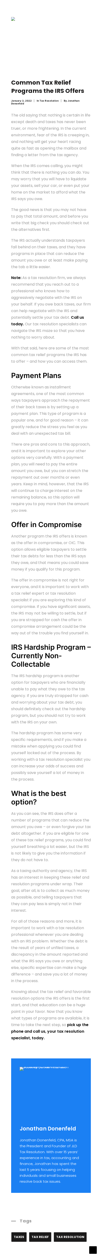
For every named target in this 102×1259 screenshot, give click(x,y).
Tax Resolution (49, 100)
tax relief (40, 1237)
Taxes (19, 1237)
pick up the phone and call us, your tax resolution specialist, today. (49, 1031)
